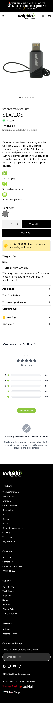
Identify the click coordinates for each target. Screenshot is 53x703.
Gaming (6, 532)
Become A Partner (10, 633)
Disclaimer (8, 324)
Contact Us (7, 561)
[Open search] (9, 16)
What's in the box (11, 295)
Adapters (6, 523)
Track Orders (8, 591)
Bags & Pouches (9, 541)
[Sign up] (46, 657)
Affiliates (6, 629)
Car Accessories (9, 505)
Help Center (8, 595)
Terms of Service (10, 613)
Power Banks (8, 496)
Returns (6, 604)
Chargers (6, 501)
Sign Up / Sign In (9, 586)
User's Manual (9, 308)
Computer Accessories (12, 528)
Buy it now (26, 232)
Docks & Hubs (8, 510)
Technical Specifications (15, 302)
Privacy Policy (8, 609)
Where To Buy (8, 570)
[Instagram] (9, 666)
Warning (11, 317)
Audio (5, 514)
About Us (6, 557)
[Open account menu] (43, 16)
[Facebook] (4, 666)
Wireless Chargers (10, 491)
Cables (5, 519)
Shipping (6, 600)
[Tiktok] (19, 666)
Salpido (12, 674)
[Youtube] (14, 666)
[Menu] (3, 16)
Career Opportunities (12, 566)
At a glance (8, 288)
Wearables (7, 537)
